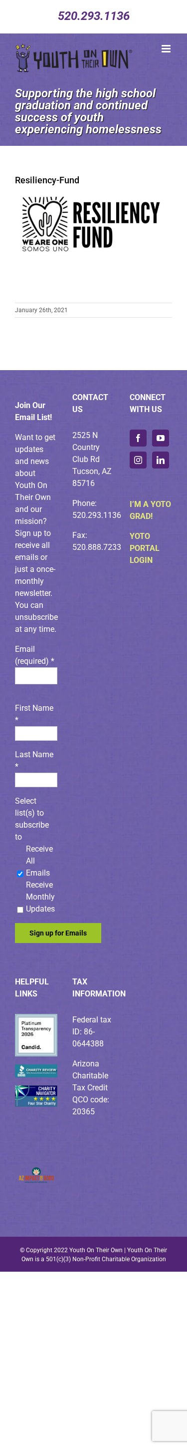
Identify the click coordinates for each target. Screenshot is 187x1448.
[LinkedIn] (160, 460)
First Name (34, 714)
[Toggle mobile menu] (167, 48)
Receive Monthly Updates (40, 897)
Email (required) (34, 655)
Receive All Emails (39, 861)
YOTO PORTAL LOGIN (145, 548)
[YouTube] (160, 438)
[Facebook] (138, 438)
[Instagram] (138, 460)
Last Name (34, 760)
